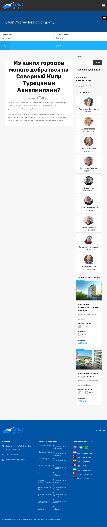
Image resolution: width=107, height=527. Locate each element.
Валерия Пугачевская (88, 247)
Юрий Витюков (89, 267)
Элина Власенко (89, 129)
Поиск (79, 56)
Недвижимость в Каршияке (59, 454)
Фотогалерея (44, 459)
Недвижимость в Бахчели (44, 508)
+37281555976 (88, 131)
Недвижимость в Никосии (59, 474)
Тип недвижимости (63, 35)
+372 (83, 478)
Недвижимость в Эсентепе (59, 508)
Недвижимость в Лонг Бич (59, 468)
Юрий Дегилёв (89, 227)
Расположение (7, 35)
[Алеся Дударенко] (88, 145)
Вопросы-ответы (45, 452)
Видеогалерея (44, 465)
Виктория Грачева (88, 168)
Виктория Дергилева (89, 109)
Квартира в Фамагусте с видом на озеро (88, 307)
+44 (84, 458)
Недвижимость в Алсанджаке (44, 502)
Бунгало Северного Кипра (45, 495)
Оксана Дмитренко (89, 207)
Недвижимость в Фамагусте (59, 495)
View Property (89, 296)
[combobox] (26, 38)
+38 (84, 470)
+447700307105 (89, 269)
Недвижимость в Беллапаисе (59, 447)
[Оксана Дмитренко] (88, 204)
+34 (83, 462)
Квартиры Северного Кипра (44, 481)
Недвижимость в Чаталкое (59, 502)
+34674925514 (88, 112)
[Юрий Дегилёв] (88, 224)
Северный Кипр (45, 445)
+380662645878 (89, 230)
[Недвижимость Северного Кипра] (12, 8)
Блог (41, 472)
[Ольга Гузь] (88, 184)
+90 (84, 453)
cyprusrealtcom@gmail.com (15, 460)
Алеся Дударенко (88, 148)
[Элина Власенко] (88, 125)
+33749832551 (88, 191)
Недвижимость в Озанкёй (59, 481)
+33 (83, 466)
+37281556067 (88, 171)
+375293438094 (89, 250)
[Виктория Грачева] (88, 165)
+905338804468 (12, 454)
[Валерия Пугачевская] (88, 243)
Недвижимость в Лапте (59, 461)
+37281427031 (88, 151)
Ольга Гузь (89, 188)
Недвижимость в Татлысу (59, 488)
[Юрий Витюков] (88, 263)
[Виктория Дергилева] (88, 106)
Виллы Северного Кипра (44, 488)
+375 (84, 474)
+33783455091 (88, 210)
